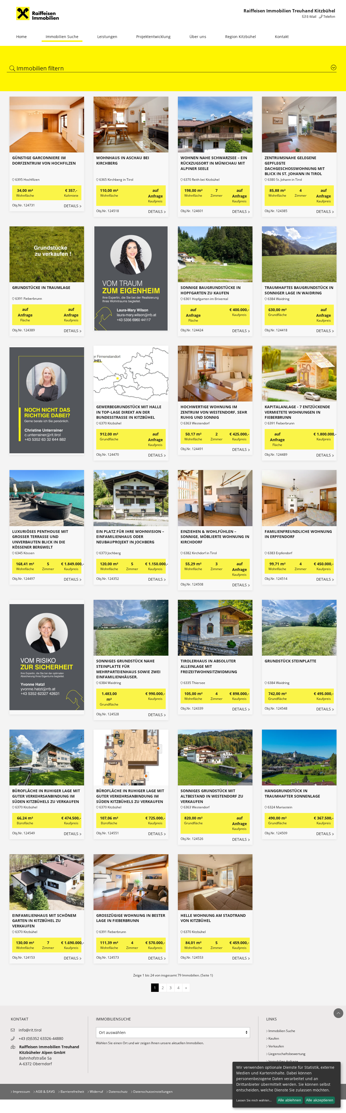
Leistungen (107, 36)
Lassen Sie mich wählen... (254, 1100)
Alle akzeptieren (319, 1100)
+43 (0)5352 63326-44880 (41, 1038)
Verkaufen (276, 1046)
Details (71, 205)
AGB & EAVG (45, 1091)
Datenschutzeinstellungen (152, 1091)
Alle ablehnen (289, 1100)
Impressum (21, 1091)
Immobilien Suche (62, 36)
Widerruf (96, 1091)
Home (21, 36)
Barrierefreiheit (72, 1091)
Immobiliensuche (113, 1019)
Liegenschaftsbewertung (286, 1053)
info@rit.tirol (30, 1030)
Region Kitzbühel (240, 36)
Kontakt (282, 36)
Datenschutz (118, 1091)
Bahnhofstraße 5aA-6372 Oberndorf (49, 1055)
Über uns (197, 36)
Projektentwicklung (153, 36)
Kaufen (273, 1038)
